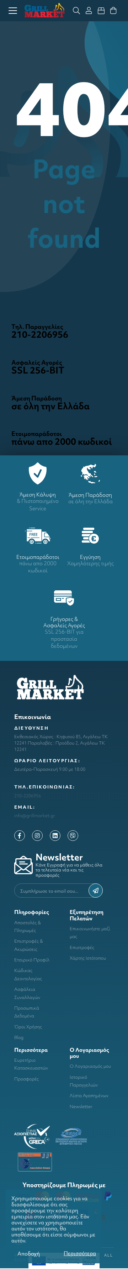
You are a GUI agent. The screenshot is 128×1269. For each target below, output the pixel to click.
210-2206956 (27, 796)
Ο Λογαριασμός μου (90, 1066)
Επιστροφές (82, 947)
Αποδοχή (28, 1253)
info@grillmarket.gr (34, 816)
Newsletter (81, 1107)
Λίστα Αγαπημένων (89, 1096)
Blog (18, 1037)
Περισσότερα (80, 1253)
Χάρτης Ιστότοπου (88, 958)
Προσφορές (26, 1079)
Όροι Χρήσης (28, 1027)
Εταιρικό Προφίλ (31, 960)
